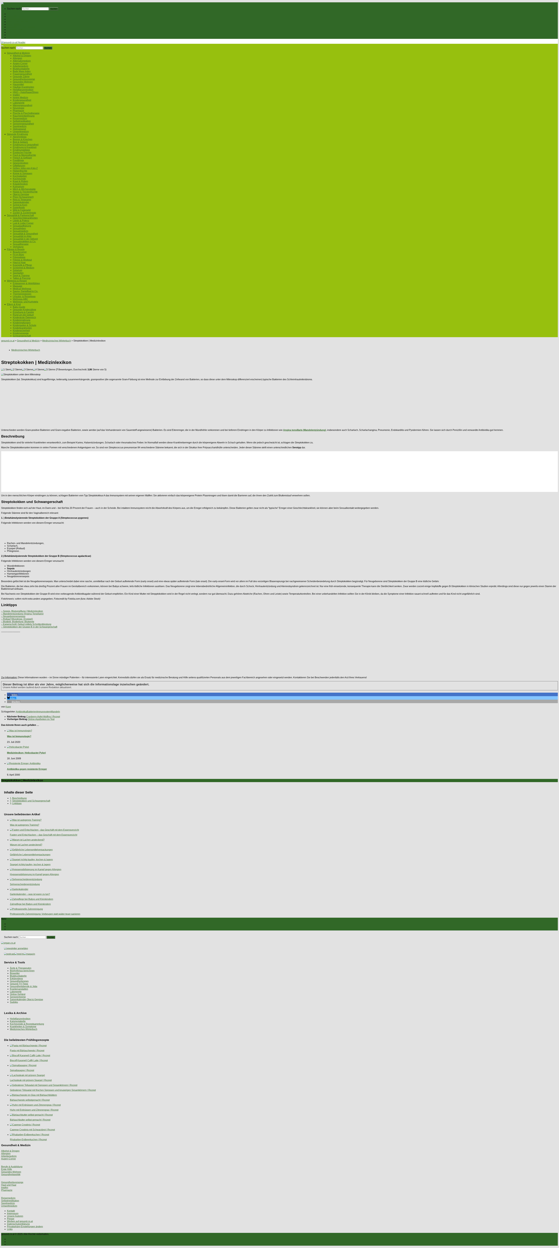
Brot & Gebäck (20, 142)
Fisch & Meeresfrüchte (24, 155)
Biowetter (15, 973)
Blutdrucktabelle (21, 68)
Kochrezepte (19, 178)
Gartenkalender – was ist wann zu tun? (30, 894)
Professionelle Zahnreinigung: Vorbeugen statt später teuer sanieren (45, 914)
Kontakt (11, 1211)
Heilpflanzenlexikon (23, 89)
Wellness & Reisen (17, 32)
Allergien (17, 58)
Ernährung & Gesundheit (25, 144)
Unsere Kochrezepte (17, 22)
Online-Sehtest (17, 994)
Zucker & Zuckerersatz (24, 212)
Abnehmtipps (19, 137)
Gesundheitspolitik (10, 1174)
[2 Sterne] (16, 369)
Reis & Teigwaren (22, 199)
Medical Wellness (22, 288)
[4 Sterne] (38, 369)
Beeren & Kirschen (22, 139)
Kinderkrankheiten (22, 328)
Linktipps (17, 803)
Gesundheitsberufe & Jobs (23, 986)
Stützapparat (19, 129)
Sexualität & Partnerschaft (20, 27)
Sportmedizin (19, 126)
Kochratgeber (20, 176)
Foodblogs (18, 160)
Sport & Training (21, 275)
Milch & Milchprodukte (24, 189)
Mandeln (55, 711)
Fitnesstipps (19, 257)
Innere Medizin (20, 97)
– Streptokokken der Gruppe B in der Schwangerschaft (29, 627)
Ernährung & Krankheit (24, 147)
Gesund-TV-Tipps (19, 984)
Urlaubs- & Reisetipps (24, 296)
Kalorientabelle (18, 1021)
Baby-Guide (19, 307)
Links (10, 1229)
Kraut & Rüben (20, 181)
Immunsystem (44, 711)
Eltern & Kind (14, 35)
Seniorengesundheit (23, 123)
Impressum (12, 1213)
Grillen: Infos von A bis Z (25, 168)
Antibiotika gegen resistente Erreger (27, 769)
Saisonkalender (21, 202)
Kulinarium (18, 186)
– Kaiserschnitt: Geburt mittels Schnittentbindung (26, 624)
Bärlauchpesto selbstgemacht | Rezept (30, 1100)
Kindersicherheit (21, 330)
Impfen (16, 95)
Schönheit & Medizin (23, 267)
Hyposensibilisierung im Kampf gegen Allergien (34, 874)
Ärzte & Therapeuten (20, 968)
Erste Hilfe (6, 1169)
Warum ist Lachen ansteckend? (26, 844)
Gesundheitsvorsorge (24, 79)
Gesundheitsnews (19, 981)
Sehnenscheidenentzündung (25, 884)
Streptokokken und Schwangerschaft (31, 801)
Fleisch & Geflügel (22, 158)
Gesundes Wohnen (23, 82)
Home (10, 14)
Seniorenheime (18, 997)
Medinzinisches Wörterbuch (56, 340)
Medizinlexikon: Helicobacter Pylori (26, 753)
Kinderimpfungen (22, 322)
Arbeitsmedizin (20, 66)
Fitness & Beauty (16, 29)
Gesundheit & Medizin (18, 16)
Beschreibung (19, 798)
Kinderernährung (21, 320)
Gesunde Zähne (21, 76)
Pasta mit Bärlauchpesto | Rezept (27, 1050)
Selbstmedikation (22, 121)
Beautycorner (20, 252)
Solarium (17, 270)
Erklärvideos (16, 978)
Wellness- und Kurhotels (25, 302)
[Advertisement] (88, 403)
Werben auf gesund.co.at (20, 1221)
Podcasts (12, 37)
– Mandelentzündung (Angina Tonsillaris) (22, 614)
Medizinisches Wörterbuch (23, 1029)
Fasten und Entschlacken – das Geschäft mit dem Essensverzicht (43, 835)
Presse (10, 1218)
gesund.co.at (7, 340)
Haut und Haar (8, 1185)
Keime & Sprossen (22, 173)
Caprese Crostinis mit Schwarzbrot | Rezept (32, 1129)
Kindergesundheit (22, 100)
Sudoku (14, 1002)
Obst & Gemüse (21, 194)
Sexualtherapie (21, 244)
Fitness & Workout (22, 260)
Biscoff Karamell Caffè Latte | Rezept (29, 1060)
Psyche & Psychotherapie (26, 113)
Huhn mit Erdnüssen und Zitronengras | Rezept (34, 1110)
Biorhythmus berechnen (22, 970)
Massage (17, 286)
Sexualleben (19, 228)
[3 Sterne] (27, 369)
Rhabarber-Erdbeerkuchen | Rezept (28, 1139)
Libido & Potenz (21, 220)
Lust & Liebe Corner (23, 223)
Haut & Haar (19, 262)
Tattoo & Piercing (21, 278)
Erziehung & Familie (23, 312)
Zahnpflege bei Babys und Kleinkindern (30, 904)
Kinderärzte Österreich (24, 317)
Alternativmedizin (22, 61)
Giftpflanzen (19, 165)
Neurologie (18, 108)
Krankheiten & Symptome (23, 1026)
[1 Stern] (6, 369)
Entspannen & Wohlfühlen (26, 283)
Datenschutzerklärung (18, 1224)
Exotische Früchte (22, 152)
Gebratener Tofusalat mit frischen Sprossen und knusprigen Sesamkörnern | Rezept (53, 1090)
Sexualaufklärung (22, 226)
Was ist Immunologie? (19, 736)
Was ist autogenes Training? (24, 825)
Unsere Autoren (15, 1216)
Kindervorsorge (21, 333)
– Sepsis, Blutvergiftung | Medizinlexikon (22, 611)
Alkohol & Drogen (22, 55)
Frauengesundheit (22, 74)
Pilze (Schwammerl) (23, 197)
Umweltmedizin (21, 131)
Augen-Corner (20, 63)
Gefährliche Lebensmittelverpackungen (30, 854)
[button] (12, 695)
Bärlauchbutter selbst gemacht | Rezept (30, 1120)
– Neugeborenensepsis (13, 616)
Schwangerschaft (22, 336)
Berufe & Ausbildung (11, 1166)
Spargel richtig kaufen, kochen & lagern (30, 864)
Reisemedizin (20, 118)
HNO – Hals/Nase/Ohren (25, 92)
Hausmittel (18, 84)
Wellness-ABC (20, 299)
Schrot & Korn (20, 205)
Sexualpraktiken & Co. (24, 241)
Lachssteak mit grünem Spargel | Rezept (31, 1080)
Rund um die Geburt (23, 315)
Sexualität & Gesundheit (25, 233)
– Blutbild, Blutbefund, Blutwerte (17, 621)
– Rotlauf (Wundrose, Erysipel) (17, 619)
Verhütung (18, 247)
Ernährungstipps (21, 150)
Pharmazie (18, 110)
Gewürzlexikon (20, 163)
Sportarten (18, 273)
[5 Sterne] (49, 369)
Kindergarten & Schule (24, 325)
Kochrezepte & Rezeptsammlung (27, 1024)
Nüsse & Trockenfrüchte (25, 192)
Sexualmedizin (20, 231)
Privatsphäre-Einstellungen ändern (25, 1226)
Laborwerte (18, 103)
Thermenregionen (22, 294)
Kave (8, 706)
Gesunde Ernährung (17, 19)
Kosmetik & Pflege (22, 265)
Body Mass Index (22, 71)
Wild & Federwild (22, 210)
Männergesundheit (22, 105)
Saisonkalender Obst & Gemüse (26, 999)
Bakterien (32, 711)
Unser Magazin (15, 24)
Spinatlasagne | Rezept (22, 1070)
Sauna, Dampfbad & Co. (25, 291)
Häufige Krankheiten (23, 87)
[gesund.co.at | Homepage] (9, 3)
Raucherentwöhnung (24, 116)
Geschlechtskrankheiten (25, 218)
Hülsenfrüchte (20, 171)
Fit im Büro (18, 254)
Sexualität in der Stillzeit (25, 239)
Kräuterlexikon (20, 184)
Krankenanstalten (19, 989)
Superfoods (19, 207)
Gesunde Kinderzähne (24, 309)
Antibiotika (21, 711)
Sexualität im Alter (22, 236)
